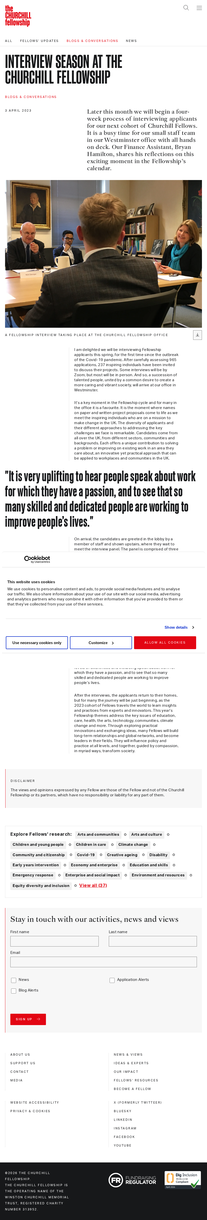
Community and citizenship (39, 855)
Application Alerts (133, 980)
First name (19, 932)
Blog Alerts (28, 990)
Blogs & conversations (93, 40)
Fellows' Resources (136, 1080)
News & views (128, 1054)
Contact (19, 1071)
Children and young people (38, 845)
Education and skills (149, 865)
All (9, 40)
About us (20, 1054)
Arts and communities (98, 834)
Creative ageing (122, 855)
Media (16, 1080)
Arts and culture (146, 834)
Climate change (133, 845)
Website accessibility (34, 1102)
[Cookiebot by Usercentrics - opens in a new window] (28, 559)
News (131, 40)
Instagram (125, 1128)
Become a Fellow (132, 1088)
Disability (158, 855)
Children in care (91, 845)
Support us (23, 1063)
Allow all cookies (165, 642)
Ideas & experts (131, 1063)
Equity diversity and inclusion (41, 886)
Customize (98, 643)
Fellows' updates (39, 40)
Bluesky (123, 1111)
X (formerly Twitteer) (138, 1102)
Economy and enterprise (94, 865)
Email (15, 953)
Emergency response (33, 875)
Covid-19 (86, 855)
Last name (118, 932)
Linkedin (123, 1119)
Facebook (124, 1136)
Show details (176, 627)
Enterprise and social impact (92, 875)
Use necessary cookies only (36, 643)
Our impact (126, 1071)
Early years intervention (36, 865)
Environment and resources (158, 875)
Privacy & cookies (30, 1111)
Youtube (123, 1145)
